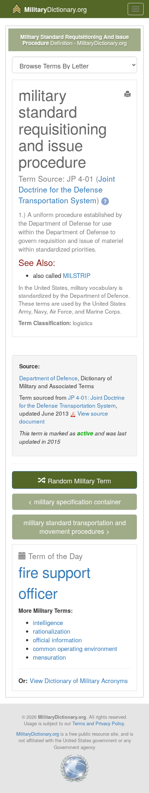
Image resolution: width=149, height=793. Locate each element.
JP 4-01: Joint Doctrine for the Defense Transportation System (72, 401)
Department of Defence (48, 378)
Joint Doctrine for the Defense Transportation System (66, 189)
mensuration (49, 657)
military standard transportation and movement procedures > (75, 527)
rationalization (51, 631)
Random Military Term (78, 480)
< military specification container (74, 501)
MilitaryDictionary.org (37, 733)
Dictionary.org (55, 9)
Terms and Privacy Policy (98, 723)
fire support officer (54, 582)
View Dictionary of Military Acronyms (79, 680)
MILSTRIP (76, 275)
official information (57, 639)
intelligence (48, 622)
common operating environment (75, 648)
